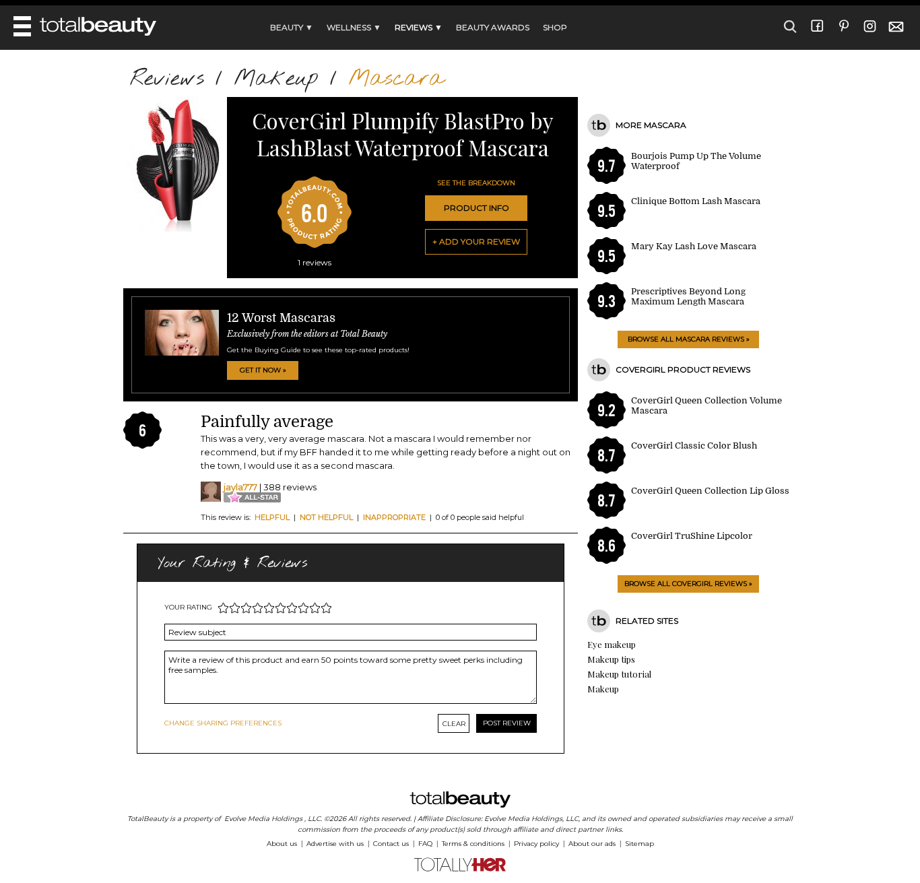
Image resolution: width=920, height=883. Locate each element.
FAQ (425, 843)
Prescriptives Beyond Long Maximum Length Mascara (688, 296)
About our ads (592, 843)
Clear (453, 723)
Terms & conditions (473, 843)
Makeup (276, 79)
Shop (555, 27)
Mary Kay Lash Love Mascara (693, 246)
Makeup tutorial (619, 674)
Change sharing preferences (223, 723)
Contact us (391, 843)
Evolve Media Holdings (263, 818)
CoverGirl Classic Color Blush (694, 445)
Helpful (272, 517)
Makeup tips (611, 659)
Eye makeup (611, 644)
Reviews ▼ (418, 27)
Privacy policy (536, 843)
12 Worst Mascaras (281, 318)
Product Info (476, 208)
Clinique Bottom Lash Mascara (695, 201)
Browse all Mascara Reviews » (689, 339)
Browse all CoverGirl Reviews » (688, 583)
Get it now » (263, 370)
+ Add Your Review (476, 241)
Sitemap (639, 843)
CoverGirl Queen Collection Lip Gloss (710, 491)
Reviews (167, 79)
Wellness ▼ (354, 27)
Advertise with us (335, 843)
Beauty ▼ (291, 27)
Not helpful (326, 517)
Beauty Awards (492, 27)
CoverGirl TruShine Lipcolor (691, 536)
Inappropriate (394, 517)
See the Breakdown (476, 182)
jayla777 (240, 487)
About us (282, 843)
